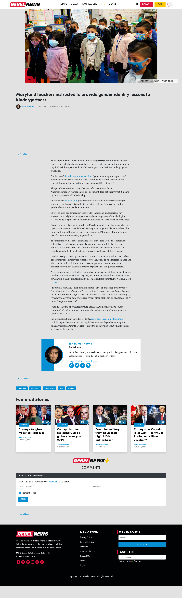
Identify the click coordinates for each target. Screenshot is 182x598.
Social (82, 560)
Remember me (29, 492)
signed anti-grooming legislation (107, 318)
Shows (74, 4)
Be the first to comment (61, 107)
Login (82, 565)
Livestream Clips (63, 444)
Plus (103, 4)
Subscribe (84, 546)
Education (35, 388)
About (112, 4)
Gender (71, 388)
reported (55, 282)
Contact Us (85, 555)
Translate (137, 561)
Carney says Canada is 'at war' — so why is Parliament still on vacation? (148, 434)
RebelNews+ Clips (101, 444)
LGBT (61, 388)
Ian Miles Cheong (28, 107)
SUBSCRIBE (52, 481)
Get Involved (89, 4)
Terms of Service (87, 541)
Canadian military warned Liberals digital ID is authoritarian (107, 434)
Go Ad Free (24, 154)
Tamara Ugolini (25, 437)
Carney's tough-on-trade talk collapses (32, 431)
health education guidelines (78, 176)
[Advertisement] (91, 135)
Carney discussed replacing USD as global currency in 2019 (69, 434)
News (63, 4)
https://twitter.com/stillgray (83, 361)
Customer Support (87, 551)
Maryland (22, 388)
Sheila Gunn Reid (140, 444)
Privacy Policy (86, 537)
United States (49, 388)
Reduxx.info (71, 200)
